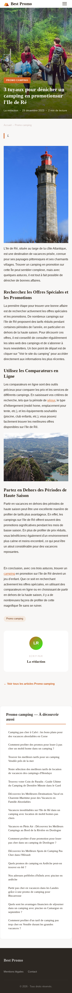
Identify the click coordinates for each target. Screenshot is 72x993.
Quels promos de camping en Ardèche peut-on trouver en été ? (35, 865)
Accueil (8, 125)
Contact (32, 971)
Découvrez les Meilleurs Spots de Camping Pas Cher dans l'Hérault (35, 852)
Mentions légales (13, 971)
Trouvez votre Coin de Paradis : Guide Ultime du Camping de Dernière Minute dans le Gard (34, 783)
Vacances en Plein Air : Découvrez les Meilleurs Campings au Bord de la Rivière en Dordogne (35, 828)
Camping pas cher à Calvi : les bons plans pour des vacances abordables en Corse (35, 734)
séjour (51, 400)
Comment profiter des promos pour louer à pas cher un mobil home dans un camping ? (35, 746)
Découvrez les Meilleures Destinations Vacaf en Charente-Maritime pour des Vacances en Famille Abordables (35, 797)
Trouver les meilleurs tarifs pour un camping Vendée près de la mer (33, 758)
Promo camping (17, 80)
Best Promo (18, 3)
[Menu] (64, 4)
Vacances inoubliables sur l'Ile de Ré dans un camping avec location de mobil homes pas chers (34, 814)
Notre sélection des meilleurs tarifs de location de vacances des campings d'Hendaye (34, 771)
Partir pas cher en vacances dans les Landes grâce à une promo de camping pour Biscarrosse (33, 891)
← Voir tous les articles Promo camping (29, 683)
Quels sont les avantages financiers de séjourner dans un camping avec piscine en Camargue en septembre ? (36, 908)
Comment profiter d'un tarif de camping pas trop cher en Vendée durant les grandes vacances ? (33, 924)
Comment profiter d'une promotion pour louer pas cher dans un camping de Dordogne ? (34, 840)
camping (9, 573)
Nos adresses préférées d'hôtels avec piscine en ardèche (35, 877)
